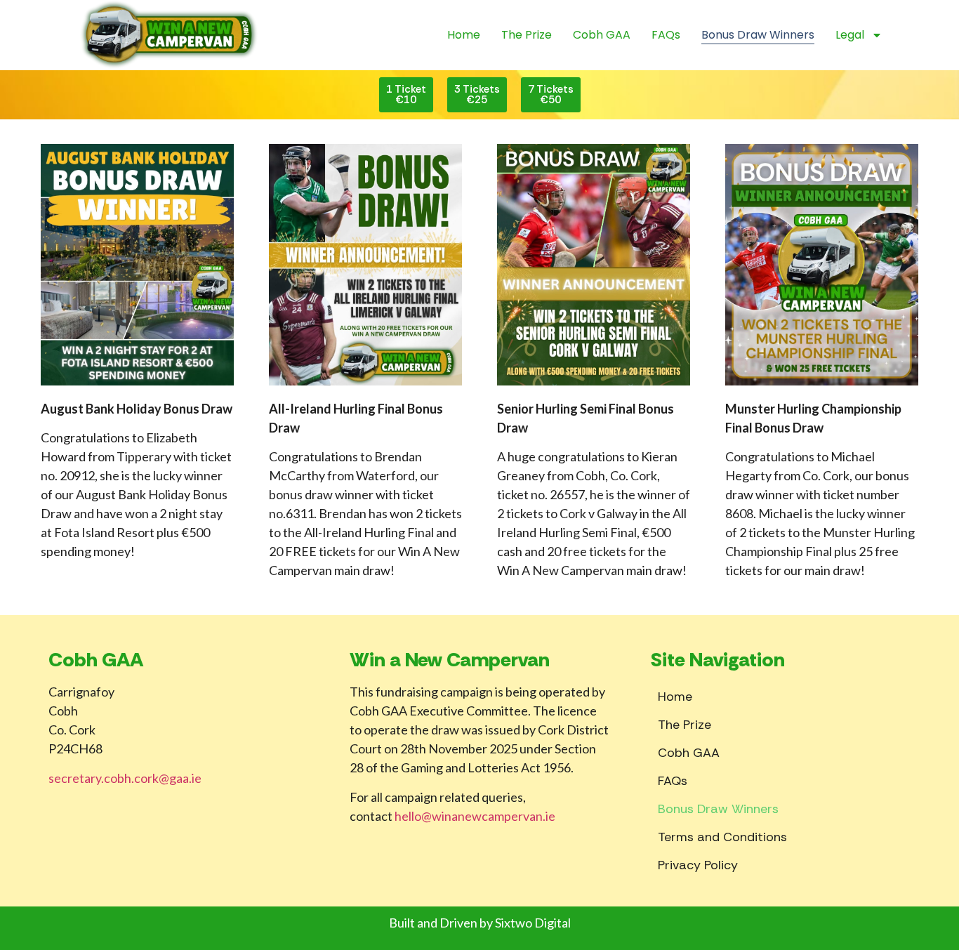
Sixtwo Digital (533, 922)
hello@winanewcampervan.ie (475, 816)
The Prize (526, 35)
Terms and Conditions (722, 837)
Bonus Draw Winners (757, 35)
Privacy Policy (698, 865)
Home (463, 35)
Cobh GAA (601, 35)
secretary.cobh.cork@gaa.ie (124, 778)
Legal (849, 35)
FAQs (666, 35)
